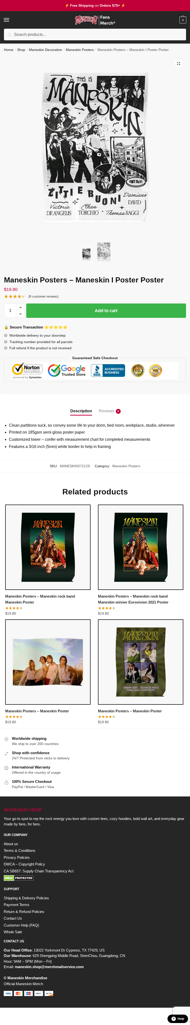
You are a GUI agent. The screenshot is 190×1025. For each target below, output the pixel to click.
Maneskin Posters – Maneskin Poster (37, 711)
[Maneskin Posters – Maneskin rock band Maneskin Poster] (48, 547)
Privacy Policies (17, 857)
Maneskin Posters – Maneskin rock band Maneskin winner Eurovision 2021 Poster (133, 599)
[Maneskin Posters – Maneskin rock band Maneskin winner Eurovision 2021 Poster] (140, 547)
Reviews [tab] (106, 411)
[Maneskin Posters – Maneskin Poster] (48, 662)
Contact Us (13, 918)
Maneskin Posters (80, 50)
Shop (21, 50)
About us (11, 844)
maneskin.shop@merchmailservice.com (49, 967)
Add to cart (106, 310)
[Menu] (11, 20)
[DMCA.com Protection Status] (95, 878)
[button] (179, 64)
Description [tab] (81, 411)
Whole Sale (13, 932)
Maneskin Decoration (45, 50)
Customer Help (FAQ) (21, 925)
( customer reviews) (43, 296)
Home (8, 50)
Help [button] (181, 1019)
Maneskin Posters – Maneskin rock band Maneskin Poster (40, 599)
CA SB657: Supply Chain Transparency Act (38, 871)
